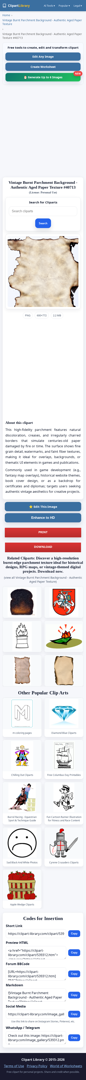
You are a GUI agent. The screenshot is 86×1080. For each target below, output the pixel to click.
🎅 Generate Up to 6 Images (52, 76)
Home (6, 15)
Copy (74, 933)
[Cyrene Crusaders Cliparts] (64, 843)
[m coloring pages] (22, 713)
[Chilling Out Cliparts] (22, 755)
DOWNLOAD (43, 547)
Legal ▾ (78, 5)
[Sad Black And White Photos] (22, 843)
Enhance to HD (43, 518)
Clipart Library (32, 1059)
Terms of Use (14, 1066)
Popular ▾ (64, 5)
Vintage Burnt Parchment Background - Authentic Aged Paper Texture (42, 22)
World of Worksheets (66, 1066)
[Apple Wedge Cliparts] (22, 885)
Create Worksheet (43, 67)
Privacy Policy (37, 1066)
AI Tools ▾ (49, 5)
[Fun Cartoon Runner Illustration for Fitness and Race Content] (64, 797)
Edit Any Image (43, 56)
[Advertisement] (43, 131)
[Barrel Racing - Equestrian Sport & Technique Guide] (22, 797)
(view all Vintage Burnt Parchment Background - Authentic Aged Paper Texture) (43, 579)
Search (43, 223)
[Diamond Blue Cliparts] (64, 713)
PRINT (43, 532)
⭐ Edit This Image (43, 507)
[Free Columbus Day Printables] (64, 755)
